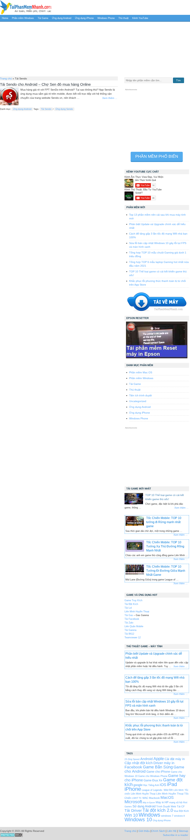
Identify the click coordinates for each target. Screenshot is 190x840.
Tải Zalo (129, 622)
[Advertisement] (95, 49)
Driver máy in (163, 763)
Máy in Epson (149, 802)
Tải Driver (133, 810)
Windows (149, 815)
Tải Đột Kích (131, 604)
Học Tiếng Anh (151, 785)
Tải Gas (129, 615)
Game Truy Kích (133, 600)
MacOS (167, 797)
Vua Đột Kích (181, 811)
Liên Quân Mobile (134, 626)
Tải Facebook (132, 619)
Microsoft (133, 801)
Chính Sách (158, 830)
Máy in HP (162, 802)
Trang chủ (6, 78)
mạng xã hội (175, 802)
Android (146, 759)
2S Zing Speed (132, 759)
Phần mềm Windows (23, 18)
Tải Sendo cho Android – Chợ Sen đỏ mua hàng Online (45, 84)
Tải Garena (130, 630)
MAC (145, 798)
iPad (172, 784)
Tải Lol (128, 607)
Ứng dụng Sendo (64, 109)
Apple (158, 759)
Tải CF (181, 806)
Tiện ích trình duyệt (140, 395)
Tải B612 (129, 633)
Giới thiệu (144, 830)
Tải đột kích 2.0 (157, 810)
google (137, 785)
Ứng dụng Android (61, 18)
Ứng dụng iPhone (84, 18)
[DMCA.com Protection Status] (11, 836)
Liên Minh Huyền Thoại (137, 611)
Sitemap (183, 830)
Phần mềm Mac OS (140, 372)
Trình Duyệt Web (166, 806)
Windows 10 (138, 819)
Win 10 (131, 815)
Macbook (154, 797)
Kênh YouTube (140, 18)
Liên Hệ (171, 830)
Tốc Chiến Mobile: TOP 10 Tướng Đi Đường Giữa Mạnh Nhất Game (165, 570)
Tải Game (43, 18)
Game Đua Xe (153, 780)
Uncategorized (137, 401)
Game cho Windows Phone (152, 776)
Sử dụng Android (143, 806)
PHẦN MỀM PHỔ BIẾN (156, 156)
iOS (163, 784)
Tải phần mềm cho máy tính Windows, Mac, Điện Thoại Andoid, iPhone (26, 7)
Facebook (133, 767)
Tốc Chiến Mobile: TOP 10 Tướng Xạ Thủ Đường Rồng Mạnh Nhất (165, 546)
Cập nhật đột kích (139, 763)
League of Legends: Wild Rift (157, 790)
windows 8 (179, 816)
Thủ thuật (123, 18)
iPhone (133, 789)
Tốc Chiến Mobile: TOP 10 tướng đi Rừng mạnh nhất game (163, 522)
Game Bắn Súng (158, 767)
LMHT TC (137, 798)
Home (5, 18)
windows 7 (167, 815)
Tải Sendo (46, 109)
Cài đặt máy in (175, 759)
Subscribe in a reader (175, 835)
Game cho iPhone (158, 771)
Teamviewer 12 (133, 637)
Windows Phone (106, 18)
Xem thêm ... (109, 97)
